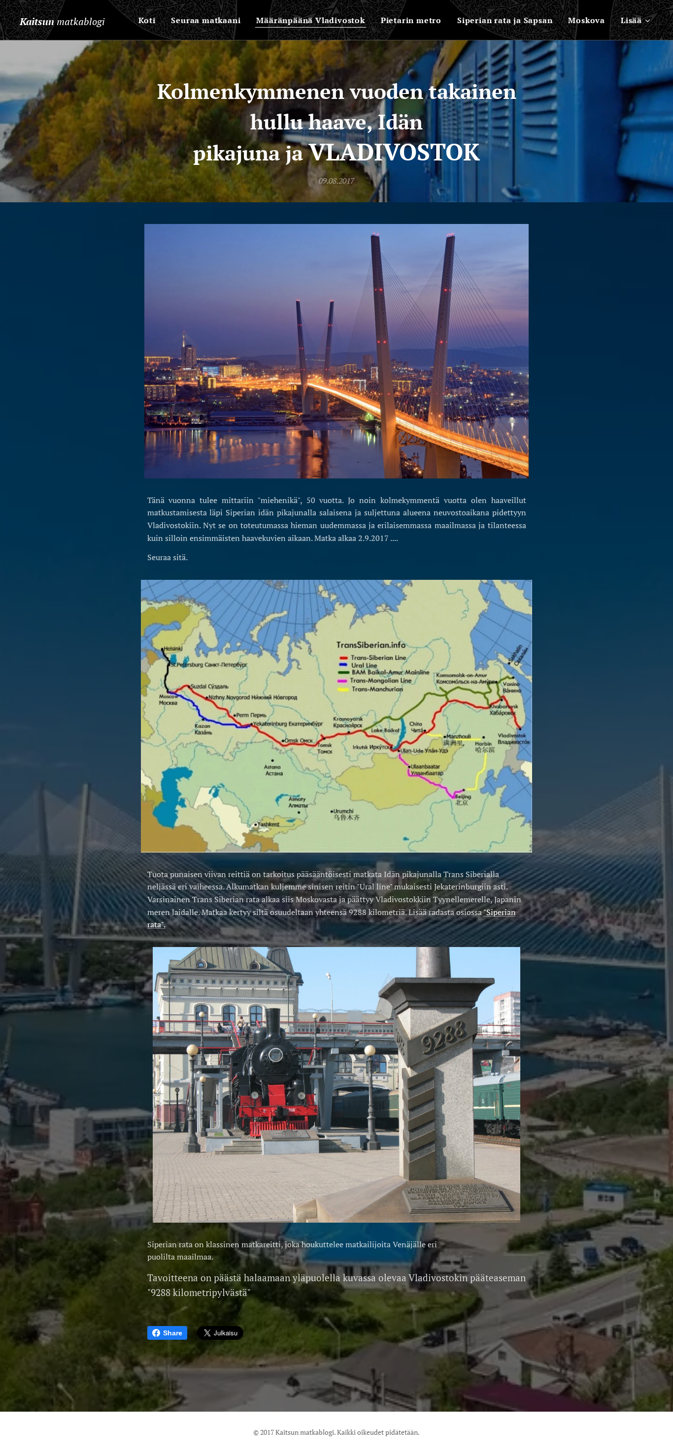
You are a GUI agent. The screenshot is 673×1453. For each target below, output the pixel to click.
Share (172, 1333)
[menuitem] (149, 20)
